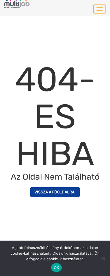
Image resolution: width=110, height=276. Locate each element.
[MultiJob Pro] (17, 3)
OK (56, 267)
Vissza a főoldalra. (55, 192)
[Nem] (103, 258)
